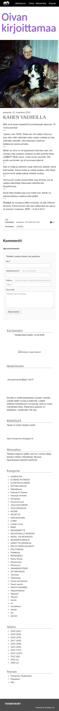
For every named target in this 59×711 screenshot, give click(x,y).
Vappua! (14, 593)
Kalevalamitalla (18, 517)
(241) (16, 631)
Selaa (32, 3)
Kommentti (10, 289)
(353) (16, 634)
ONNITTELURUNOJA (21, 543)
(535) (16, 647)
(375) (16, 637)
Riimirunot (15, 565)
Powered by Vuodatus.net (45, 707)
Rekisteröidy (41, 3)
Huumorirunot (17, 502)
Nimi (8, 261)
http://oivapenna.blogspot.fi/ (20, 438)
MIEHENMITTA (18, 530)
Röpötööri (15, 679)
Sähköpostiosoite (21, 270)
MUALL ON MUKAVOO (22, 536)
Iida (12, 682)
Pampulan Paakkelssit (21, 676)
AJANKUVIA (16, 476)
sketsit (14, 609)
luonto (13, 600)
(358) (16, 644)
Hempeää (15, 498)
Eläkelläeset (16, 489)
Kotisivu (28, 280)
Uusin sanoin (17, 584)
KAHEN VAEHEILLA (24, 117)
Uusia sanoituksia (19, 581)
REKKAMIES (17, 555)
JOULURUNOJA (18, 508)
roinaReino (16, 606)
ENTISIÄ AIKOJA (19, 486)
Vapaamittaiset (18, 590)
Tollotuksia (16, 578)
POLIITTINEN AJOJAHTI (22, 546)
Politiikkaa (15, 552)
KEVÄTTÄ (15, 514)
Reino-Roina (17, 559)
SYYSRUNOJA (18, 571)
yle (12, 612)
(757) (16, 650)
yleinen (14, 616)
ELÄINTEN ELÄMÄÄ (20, 483)
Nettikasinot (20, 3)
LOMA (14, 521)
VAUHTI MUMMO (19, 587)
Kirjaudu (52, 3)
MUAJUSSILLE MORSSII (22, 533)
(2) (15, 659)
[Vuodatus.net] (13, 704)
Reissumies (16, 562)
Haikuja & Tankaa (19, 492)
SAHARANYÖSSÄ (19, 568)
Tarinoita (15, 574)
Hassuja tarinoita (19, 495)
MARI (13, 527)
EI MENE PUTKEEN (20, 479)
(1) (15, 663)
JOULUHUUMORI (19, 505)
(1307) (16, 653)
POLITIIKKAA (17, 549)
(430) (16, 640)
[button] (26, 3)
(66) (15, 656)
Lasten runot (17, 524)
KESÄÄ (14, 511)
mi (12, 603)
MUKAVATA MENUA (20, 540)
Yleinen (19, 226)
